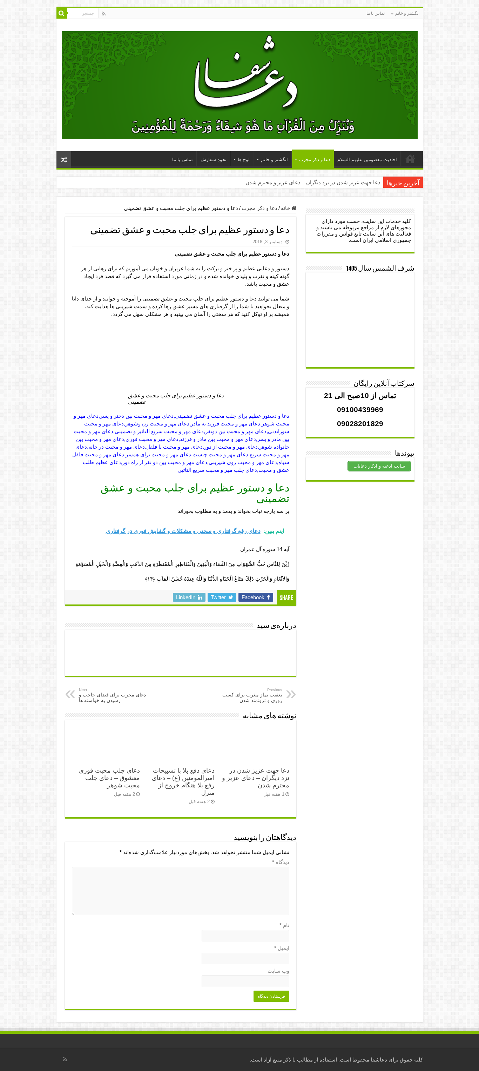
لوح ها (244, 159)
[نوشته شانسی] (63, 159)
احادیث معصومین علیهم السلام (367, 159)
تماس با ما (375, 13)
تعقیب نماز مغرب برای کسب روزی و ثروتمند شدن (252, 695)
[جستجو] (61, 13)
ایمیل (281, 948)
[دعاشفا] (240, 83)
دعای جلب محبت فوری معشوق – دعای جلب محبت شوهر (109, 778)
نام (284, 925)
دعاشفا (379, 1060)
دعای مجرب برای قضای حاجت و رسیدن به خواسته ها (112, 695)
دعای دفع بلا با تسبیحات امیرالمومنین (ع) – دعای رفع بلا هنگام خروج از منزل (183, 781)
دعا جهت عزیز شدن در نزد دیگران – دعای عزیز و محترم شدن (312, 182)
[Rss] (103, 13)
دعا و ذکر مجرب (314, 159)
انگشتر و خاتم (407, 13)
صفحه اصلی (410, 158)
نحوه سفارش (214, 159)
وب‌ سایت (278, 971)
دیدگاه (280, 862)
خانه (286, 208)
